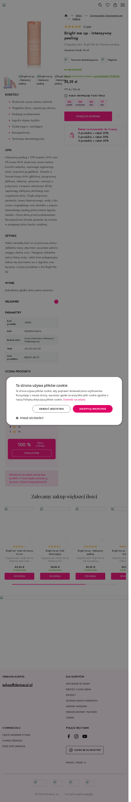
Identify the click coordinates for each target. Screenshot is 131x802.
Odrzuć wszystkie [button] (51, 408)
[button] (29, 418)
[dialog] (64, 401)
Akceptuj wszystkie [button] (92, 408)
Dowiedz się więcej (74, 399)
